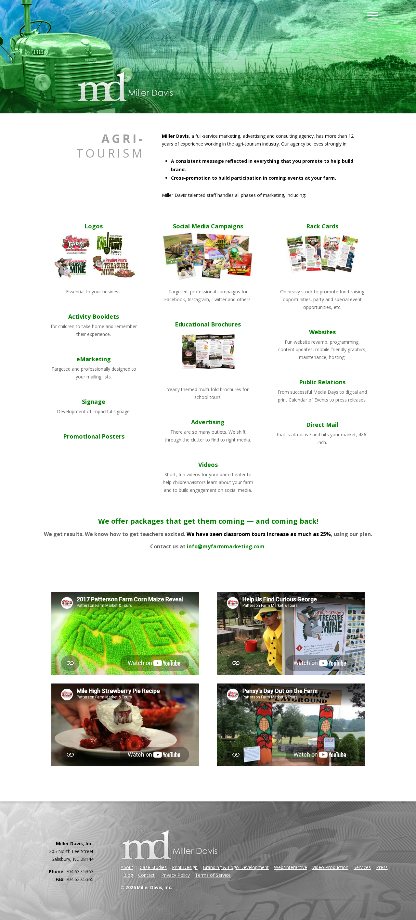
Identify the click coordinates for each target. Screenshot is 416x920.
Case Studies (153, 867)
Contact (146, 875)
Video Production (330, 867)
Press (382, 867)
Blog (128, 875)
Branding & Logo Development (236, 867)
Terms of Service (213, 875)
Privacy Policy (175, 875)
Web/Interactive (290, 867)
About (127, 867)
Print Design (185, 867)
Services (362, 867)
